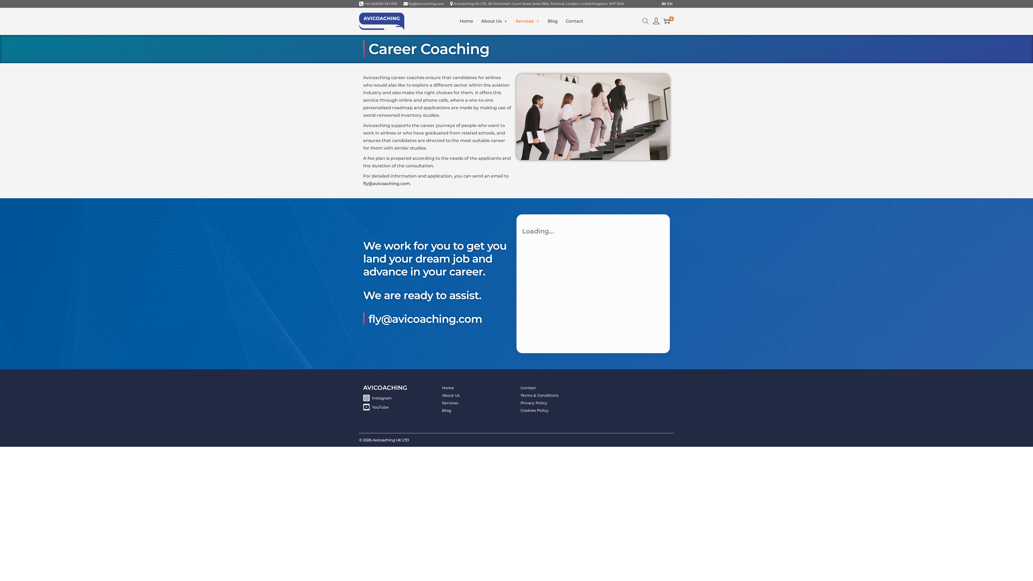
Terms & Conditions (539, 395)
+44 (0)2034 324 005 (380, 4)
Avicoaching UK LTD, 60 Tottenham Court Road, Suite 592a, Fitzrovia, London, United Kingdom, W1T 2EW (539, 4)
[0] (666, 21)
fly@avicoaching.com (426, 4)
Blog (553, 21)
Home (466, 21)
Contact (574, 21)
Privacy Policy (534, 403)
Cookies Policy (535, 410)
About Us (491, 21)
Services (525, 21)
